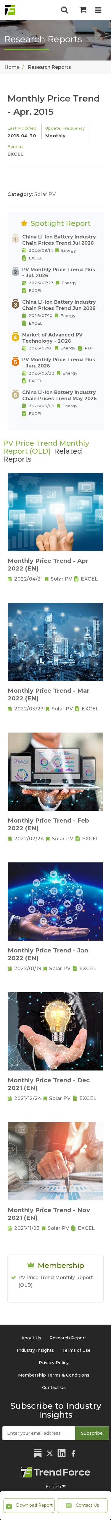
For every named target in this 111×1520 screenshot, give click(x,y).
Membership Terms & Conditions (53, 1375)
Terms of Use (76, 1350)
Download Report (34, 1505)
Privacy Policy (54, 1362)
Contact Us (87, 1505)
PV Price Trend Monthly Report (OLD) (55, 1281)
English (54, 1486)
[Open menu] (98, 11)
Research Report (67, 1338)
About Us (31, 1338)
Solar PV (45, 194)
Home (12, 67)
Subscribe (92, 1433)
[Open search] (64, 10)
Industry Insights (35, 1350)
